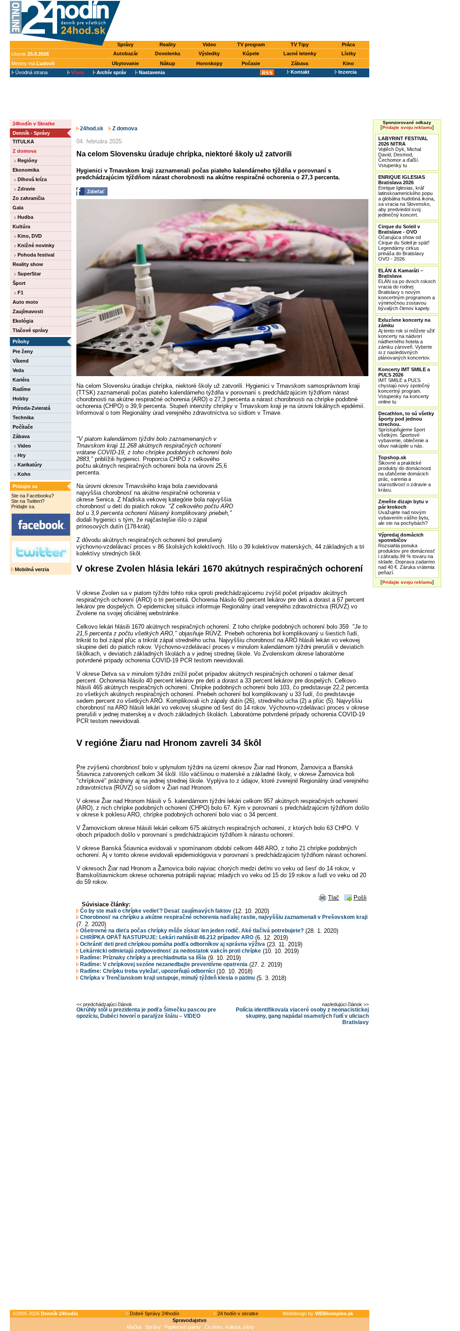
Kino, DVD (29, 236)
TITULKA (23, 141)
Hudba (24, 217)
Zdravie (25, 188)
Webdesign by (318, 1313)
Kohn (23, 474)
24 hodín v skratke (237, 1313)
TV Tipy (300, 44)
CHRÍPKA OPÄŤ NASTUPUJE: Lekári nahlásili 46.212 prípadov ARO (166, 937)
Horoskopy (209, 63)
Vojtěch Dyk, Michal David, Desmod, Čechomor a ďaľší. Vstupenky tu (403, 152)
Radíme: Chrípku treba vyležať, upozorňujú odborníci (147, 971)
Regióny (26, 160)
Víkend (21, 361)
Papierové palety (182, 1327)
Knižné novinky (35, 245)
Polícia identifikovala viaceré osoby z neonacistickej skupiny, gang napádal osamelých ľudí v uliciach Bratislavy (302, 1016)
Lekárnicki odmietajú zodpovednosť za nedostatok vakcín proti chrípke (170, 951)
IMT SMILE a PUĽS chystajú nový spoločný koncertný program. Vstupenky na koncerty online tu (404, 385)
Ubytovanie (125, 63)
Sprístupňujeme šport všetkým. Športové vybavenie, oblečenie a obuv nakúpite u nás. (406, 429)
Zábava (299, 63)
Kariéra (21, 379)
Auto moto (25, 302)
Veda (18, 370)
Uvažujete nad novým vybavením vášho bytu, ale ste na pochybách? (403, 512)
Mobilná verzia (31, 569)
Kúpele (251, 53)
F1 (19, 292)
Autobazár (125, 53)
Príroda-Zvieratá (31, 408)
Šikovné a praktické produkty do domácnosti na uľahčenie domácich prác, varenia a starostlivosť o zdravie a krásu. (404, 473)
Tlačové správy (30, 330)
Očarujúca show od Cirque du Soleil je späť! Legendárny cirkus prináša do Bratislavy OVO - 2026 (403, 243)
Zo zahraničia (28, 198)
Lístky (348, 53)
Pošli (360, 897)
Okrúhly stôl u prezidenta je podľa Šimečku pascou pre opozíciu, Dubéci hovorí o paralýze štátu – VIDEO (146, 1013)
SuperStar (28, 273)
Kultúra (21, 226)
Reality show (28, 264)
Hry (21, 455)
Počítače (23, 427)
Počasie (251, 63)
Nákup (167, 63)
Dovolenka (167, 53)
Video (209, 44)
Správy (125, 44)
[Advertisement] (247, 21)
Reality (167, 44)
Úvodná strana (31, 72)
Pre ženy (23, 351)
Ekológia (23, 321)
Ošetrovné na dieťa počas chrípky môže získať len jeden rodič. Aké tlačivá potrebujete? (191, 930)
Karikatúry (29, 464)
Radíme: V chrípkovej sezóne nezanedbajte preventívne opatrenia (163, 964)
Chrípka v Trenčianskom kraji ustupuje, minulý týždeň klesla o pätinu (167, 978)
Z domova (24, 151)
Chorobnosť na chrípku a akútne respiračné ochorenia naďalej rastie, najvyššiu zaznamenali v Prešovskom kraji (223, 917)
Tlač (333, 897)
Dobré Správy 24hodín (153, 1313)
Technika (23, 417)
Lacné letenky (299, 53)
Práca (348, 44)
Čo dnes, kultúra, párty (229, 1327)
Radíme (22, 389)
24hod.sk (91, 128)
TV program (251, 44)
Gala (18, 207)
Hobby (20, 398)
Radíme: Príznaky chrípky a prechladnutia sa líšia (142, 957)
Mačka (134, 1327)
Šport (19, 283)
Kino (348, 63)
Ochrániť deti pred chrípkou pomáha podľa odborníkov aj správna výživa (172, 944)
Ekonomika (26, 170)
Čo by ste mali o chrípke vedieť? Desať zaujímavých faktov (155, 911)
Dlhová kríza (31, 179)
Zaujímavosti (28, 311)
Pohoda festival (35, 254)
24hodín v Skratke (34, 123)
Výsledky (209, 53)
